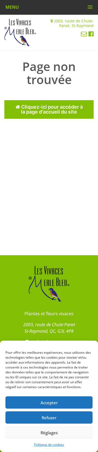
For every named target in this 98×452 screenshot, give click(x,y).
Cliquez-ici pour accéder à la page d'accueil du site (51, 109)
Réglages (49, 432)
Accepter (49, 402)
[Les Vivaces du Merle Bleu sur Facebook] (91, 33)
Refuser (49, 417)
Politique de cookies (49, 444)
